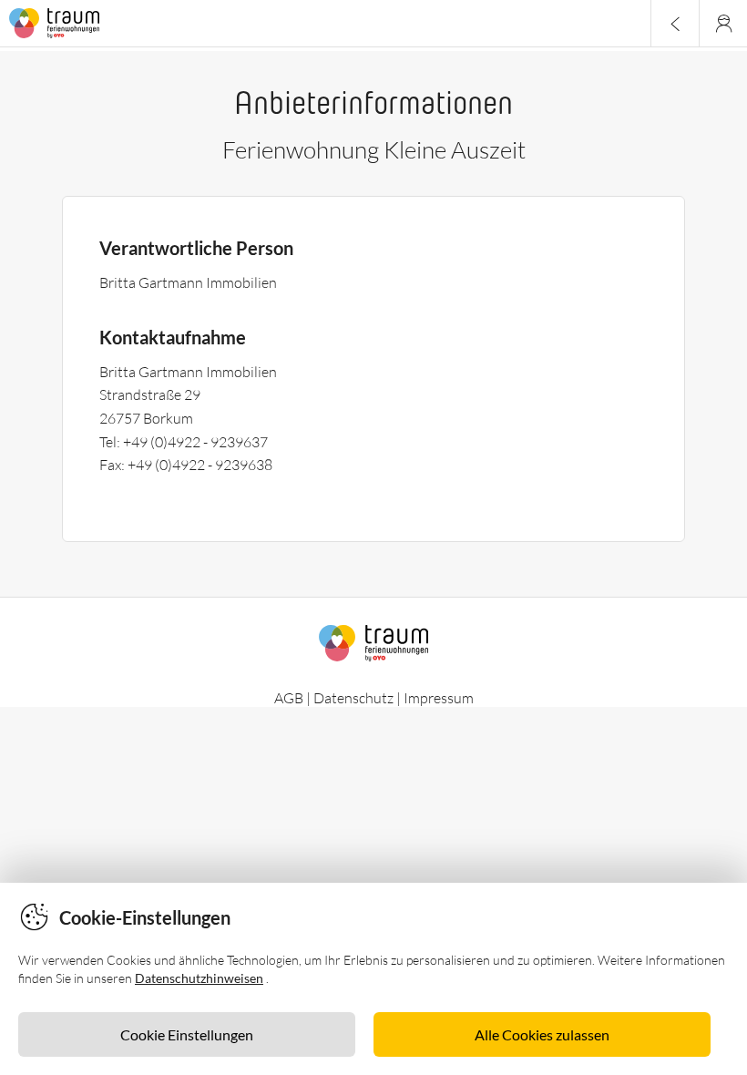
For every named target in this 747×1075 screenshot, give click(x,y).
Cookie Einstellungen (186, 1034)
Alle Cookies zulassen (542, 1034)
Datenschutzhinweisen (199, 978)
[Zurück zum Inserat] (674, 23)
